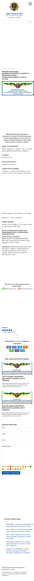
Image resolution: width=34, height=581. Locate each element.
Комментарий (6, 446)
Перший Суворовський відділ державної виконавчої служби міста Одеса (18, 536)
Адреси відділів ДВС (14, 14)
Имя (3, 427)
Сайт (3, 440)
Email (3, 434)
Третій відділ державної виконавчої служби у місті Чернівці (13, 378)
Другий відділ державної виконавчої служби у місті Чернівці (13, 408)
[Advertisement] (17, 46)
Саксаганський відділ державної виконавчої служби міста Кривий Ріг (18, 544)
